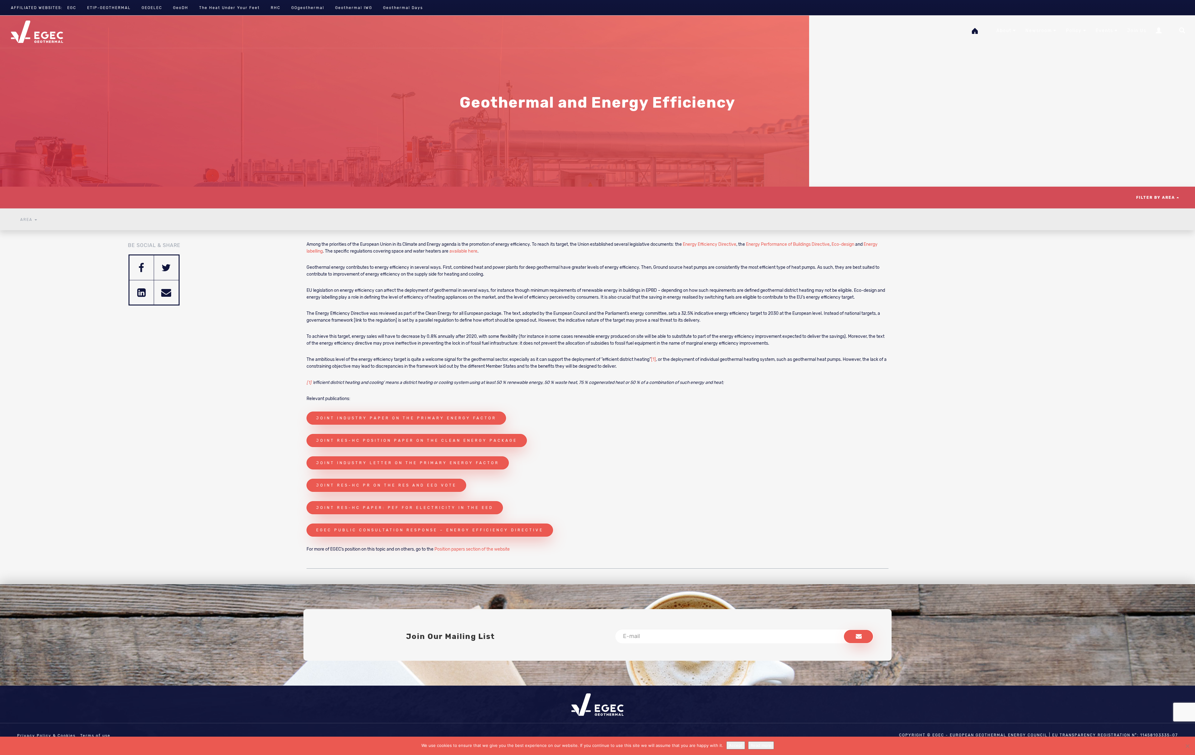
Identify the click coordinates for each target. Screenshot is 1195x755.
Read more (761, 745)
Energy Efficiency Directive (709, 244)
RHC (275, 8)
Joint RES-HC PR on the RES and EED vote (386, 485)
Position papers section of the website (472, 549)
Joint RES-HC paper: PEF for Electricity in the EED (404, 508)
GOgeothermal (307, 8)
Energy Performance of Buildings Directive (788, 244)
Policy (1074, 30)
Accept (736, 745)
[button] (858, 636)
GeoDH (180, 8)
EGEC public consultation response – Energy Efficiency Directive (429, 530)
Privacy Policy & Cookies (46, 736)
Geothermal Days (403, 8)
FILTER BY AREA (1156, 197)
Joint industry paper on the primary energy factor (406, 418)
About (1004, 30)
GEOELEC (152, 8)
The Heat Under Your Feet (229, 8)
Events (1105, 30)
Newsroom (1039, 30)
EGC (71, 8)
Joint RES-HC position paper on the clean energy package (416, 440)
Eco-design (843, 244)
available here (463, 251)
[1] (653, 359)
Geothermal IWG (353, 8)
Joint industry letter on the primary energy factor (407, 463)
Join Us (1136, 30)
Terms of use (95, 736)
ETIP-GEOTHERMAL (109, 8)
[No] (1187, 746)
